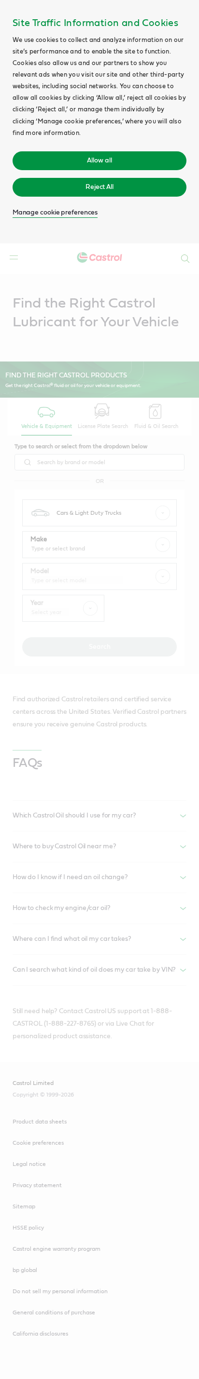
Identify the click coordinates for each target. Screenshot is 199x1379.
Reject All (99, 187)
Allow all (99, 160)
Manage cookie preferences (55, 212)
